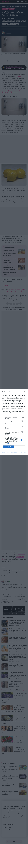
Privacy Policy (22, 452)
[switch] (22, 421)
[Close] (25, 392)
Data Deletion (5, 452)
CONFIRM (8, 446)
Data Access (14, 452)
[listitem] (14, 418)
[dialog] (14, 422)
